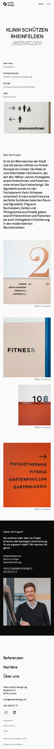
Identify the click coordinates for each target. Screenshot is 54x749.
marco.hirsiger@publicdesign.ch (17, 568)
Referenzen (13, 658)
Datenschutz (9, 726)
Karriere (10, 667)
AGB (5, 731)
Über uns (11, 676)
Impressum (8, 720)
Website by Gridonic (13, 744)
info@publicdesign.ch (14, 699)
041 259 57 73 (10, 571)
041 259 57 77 (10, 706)
